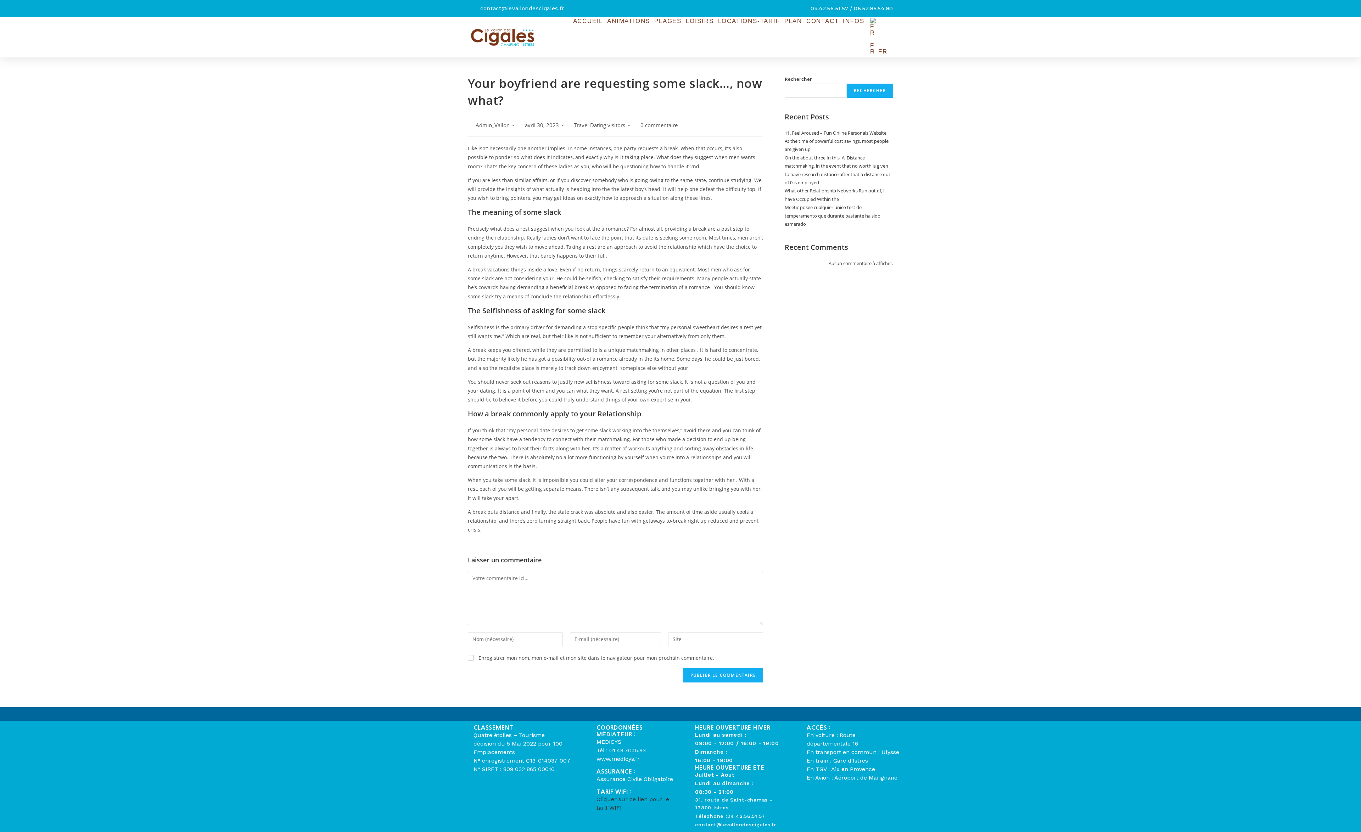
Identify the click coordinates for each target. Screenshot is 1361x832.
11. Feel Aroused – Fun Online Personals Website (835, 133)
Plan (793, 21)
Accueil (588, 21)
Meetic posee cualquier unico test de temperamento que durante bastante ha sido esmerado (832, 215)
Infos (853, 21)
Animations (628, 21)
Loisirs (700, 21)
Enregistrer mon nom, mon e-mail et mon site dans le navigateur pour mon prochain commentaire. (596, 657)
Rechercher (798, 79)
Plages (668, 21)
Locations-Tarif (749, 21)
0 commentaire (659, 125)
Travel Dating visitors (599, 125)
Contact (822, 21)
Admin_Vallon (493, 125)
